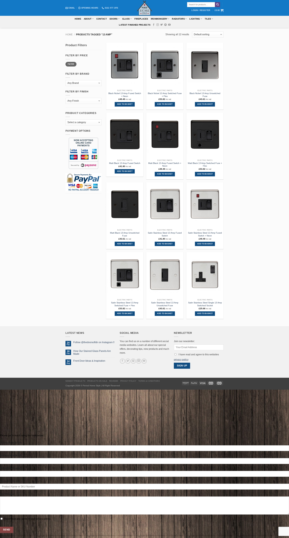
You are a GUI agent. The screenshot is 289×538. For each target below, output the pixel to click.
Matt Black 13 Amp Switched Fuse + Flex (205, 164)
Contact (101, 19)
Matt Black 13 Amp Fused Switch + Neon (164, 164)
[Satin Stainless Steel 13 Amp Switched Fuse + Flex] (124, 274)
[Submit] (217, 4)
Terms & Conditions (149, 381)
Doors (113, 19)
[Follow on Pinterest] (165, 24)
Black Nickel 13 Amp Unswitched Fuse (205, 94)
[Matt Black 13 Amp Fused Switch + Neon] (164, 135)
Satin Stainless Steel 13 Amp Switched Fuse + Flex (124, 304)
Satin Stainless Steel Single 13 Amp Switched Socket (205, 304)
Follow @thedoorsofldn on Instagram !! (93, 342)
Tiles (208, 19)
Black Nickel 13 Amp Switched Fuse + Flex (165, 94)
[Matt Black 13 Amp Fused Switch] (124, 135)
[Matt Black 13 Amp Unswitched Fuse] (124, 204)
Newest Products (75, 381)
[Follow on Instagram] (157, 24)
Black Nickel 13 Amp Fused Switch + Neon (124, 94)
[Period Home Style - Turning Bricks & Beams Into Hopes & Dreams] (144, 8)
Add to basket (125, 104)
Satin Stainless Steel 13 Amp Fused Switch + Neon (205, 234)
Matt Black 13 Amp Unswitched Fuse (124, 234)
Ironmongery (159, 19)
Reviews (113, 381)
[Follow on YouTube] (169, 24)
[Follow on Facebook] (153, 24)
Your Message (7, 494)
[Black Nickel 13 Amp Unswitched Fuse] (205, 65)
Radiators (178, 19)
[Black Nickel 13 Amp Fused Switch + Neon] (124, 65)
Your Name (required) (11, 442)
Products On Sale (97, 381)
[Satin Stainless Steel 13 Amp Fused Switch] (164, 204)
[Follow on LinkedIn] (138, 361)
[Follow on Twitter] (161, 24)
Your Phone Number (10, 468)
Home (78, 19)
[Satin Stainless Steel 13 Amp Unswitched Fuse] (164, 274)
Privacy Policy (128, 381)
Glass (126, 19)
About (88, 19)
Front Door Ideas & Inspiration (89, 361)
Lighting (194, 19)
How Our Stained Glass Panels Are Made (92, 352)
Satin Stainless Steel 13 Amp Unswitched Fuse (164, 304)
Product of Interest (9, 481)
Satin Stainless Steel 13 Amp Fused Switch (165, 234)
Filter (71, 64)
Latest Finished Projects (134, 25)
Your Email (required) (11, 455)
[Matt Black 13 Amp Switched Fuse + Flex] (205, 135)
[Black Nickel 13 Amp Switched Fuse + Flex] (164, 65)
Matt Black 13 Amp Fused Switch (124, 163)
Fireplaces (141, 19)
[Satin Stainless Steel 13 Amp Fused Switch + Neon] (205, 204)
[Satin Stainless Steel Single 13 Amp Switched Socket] (205, 274)
